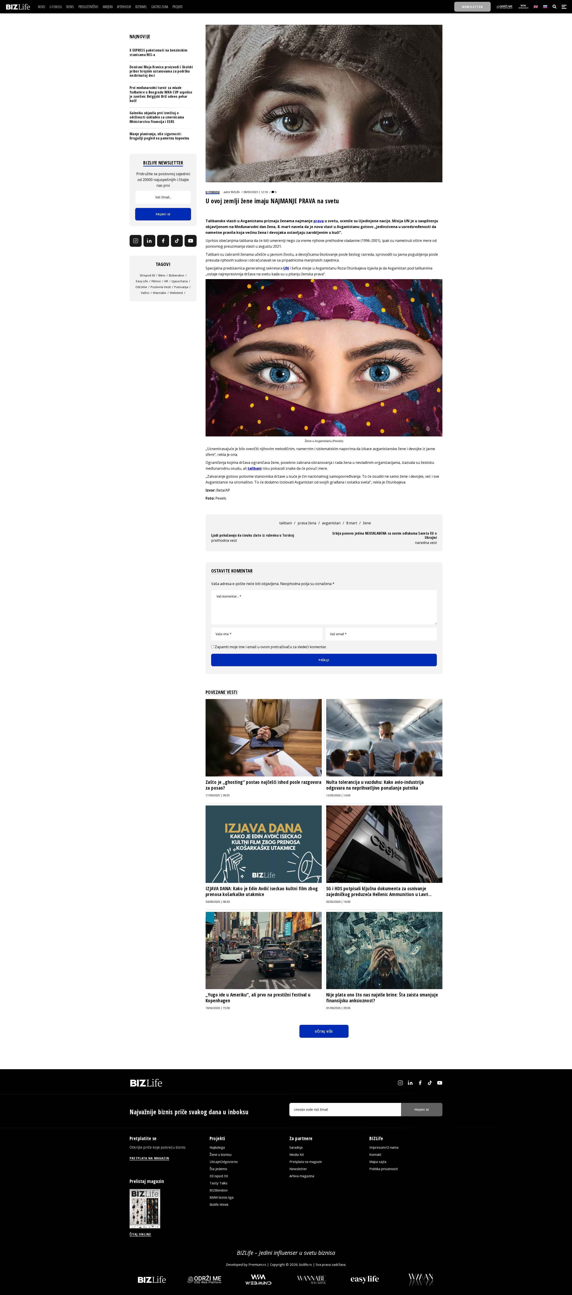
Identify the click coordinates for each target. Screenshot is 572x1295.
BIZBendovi (218, 1190)
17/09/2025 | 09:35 (218, 795)
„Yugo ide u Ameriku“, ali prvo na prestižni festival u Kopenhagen (258, 998)
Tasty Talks (218, 1183)
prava (318, 220)
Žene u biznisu (220, 1154)
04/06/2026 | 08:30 (218, 902)
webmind (176, 293)
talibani (255, 468)
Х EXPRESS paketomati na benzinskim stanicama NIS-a (158, 52)
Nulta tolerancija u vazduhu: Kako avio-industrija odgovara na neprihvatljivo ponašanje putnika (375, 785)
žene (367, 523)
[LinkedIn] (149, 241)
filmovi (156, 281)
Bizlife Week (219, 1204)
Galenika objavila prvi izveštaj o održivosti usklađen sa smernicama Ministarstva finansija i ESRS (157, 117)
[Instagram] (136, 241)
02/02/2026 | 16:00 (338, 902)
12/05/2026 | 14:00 (338, 795)
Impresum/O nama (383, 1147)
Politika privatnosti (383, 1168)
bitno (161, 275)
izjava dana (180, 281)
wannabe (159, 293)
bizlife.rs (305, 1264)
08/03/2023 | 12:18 (256, 192)
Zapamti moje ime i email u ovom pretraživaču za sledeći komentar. (271, 646)
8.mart (351, 523)
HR (166, 281)
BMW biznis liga (221, 1197)
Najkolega (217, 1147)
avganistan (331, 523)
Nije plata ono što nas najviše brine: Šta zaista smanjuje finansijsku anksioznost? (382, 998)
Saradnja (296, 1147)
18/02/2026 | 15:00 (218, 1008)
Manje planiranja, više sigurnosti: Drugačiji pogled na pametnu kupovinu (159, 135)
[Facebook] (163, 241)
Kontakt (375, 1154)
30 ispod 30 (147, 275)
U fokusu (213, 192)
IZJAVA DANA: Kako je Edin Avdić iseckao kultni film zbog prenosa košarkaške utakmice (262, 891)
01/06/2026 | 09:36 (338, 1008)
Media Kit (296, 1154)
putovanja (181, 287)
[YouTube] (191, 241)
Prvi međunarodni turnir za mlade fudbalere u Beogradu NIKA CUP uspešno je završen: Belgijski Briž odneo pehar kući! (161, 94)
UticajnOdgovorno (224, 1161)
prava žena (307, 523)
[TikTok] (177, 241)
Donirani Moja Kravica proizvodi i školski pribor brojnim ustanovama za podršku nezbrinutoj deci (161, 71)
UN (286, 268)
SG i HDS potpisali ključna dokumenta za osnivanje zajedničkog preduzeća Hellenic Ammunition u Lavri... (379, 891)
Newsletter (298, 1168)
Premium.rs (257, 1264)
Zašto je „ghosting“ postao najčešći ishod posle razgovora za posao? (263, 785)
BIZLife (235, 192)
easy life (142, 281)
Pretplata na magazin (305, 1161)
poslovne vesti (161, 287)
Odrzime (141, 287)
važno (145, 293)
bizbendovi (176, 275)
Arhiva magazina (301, 1176)
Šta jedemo (218, 1168)
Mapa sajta (377, 1161)
